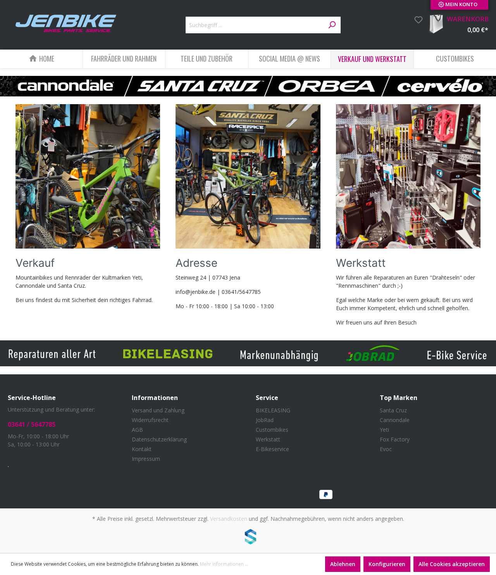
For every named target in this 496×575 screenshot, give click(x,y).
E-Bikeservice (272, 449)
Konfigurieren (387, 564)
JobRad (265, 420)
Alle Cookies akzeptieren (451, 564)
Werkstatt (268, 439)
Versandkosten (228, 518)
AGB (137, 429)
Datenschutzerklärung (159, 439)
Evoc (386, 449)
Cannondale (395, 420)
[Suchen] (332, 25)
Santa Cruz (393, 410)
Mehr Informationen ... (224, 564)
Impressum (146, 458)
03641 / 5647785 (31, 424)
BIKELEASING (273, 410)
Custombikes (272, 429)
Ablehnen (342, 564)
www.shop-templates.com (248, 538)
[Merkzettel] (416, 19)
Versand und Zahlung (158, 410)
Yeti (384, 429)
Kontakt (142, 449)
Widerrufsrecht (150, 420)
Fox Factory (395, 439)
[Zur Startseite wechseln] (66, 23)
